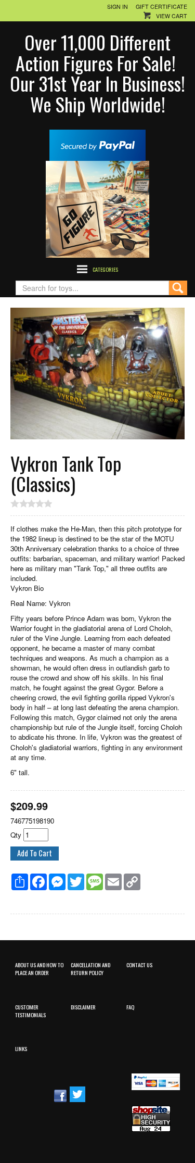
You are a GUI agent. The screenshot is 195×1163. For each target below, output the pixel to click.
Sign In (117, 6)
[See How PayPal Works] (97, 144)
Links (21, 1048)
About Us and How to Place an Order (39, 968)
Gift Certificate (161, 6)
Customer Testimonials (30, 1011)
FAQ (130, 1007)
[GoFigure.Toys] (97, 208)
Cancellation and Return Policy (90, 968)
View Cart (171, 16)
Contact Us (139, 964)
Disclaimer (83, 1007)
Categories (105, 269)
